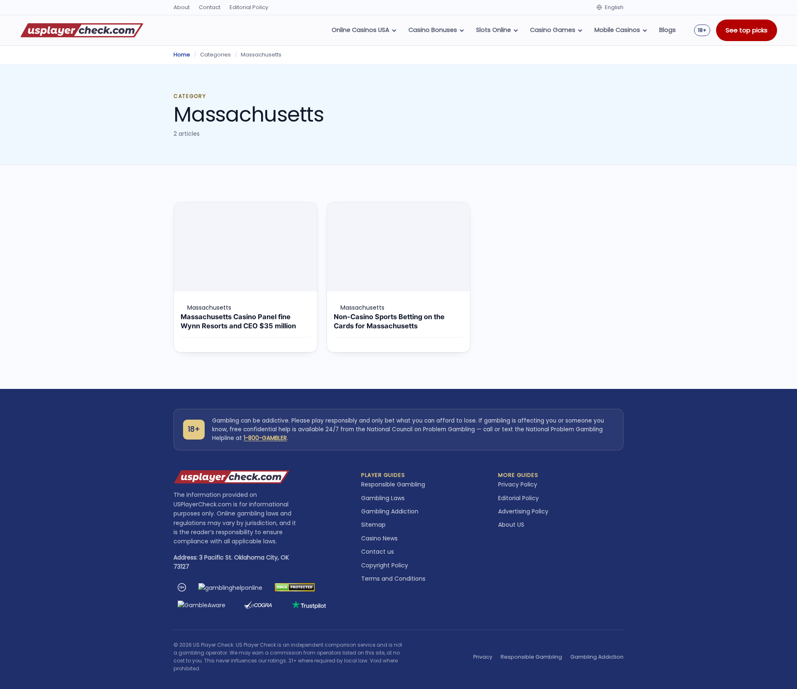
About (182, 7)
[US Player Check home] (82, 30)
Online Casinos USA (360, 30)
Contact (209, 7)
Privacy (482, 656)
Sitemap (373, 524)
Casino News (379, 538)
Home (182, 55)
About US (511, 524)
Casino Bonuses (432, 30)
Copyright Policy (384, 565)
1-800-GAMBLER (265, 438)
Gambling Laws (383, 498)
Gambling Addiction (389, 511)
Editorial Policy (249, 7)
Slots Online (493, 30)
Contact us (377, 551)
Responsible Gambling (393, 484)
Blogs (667, 30)
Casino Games (552, 30)
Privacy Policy (517, 484)
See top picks (747, 30)
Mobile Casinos (617, 30)
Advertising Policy (523, 511)
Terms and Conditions (393, 578)
